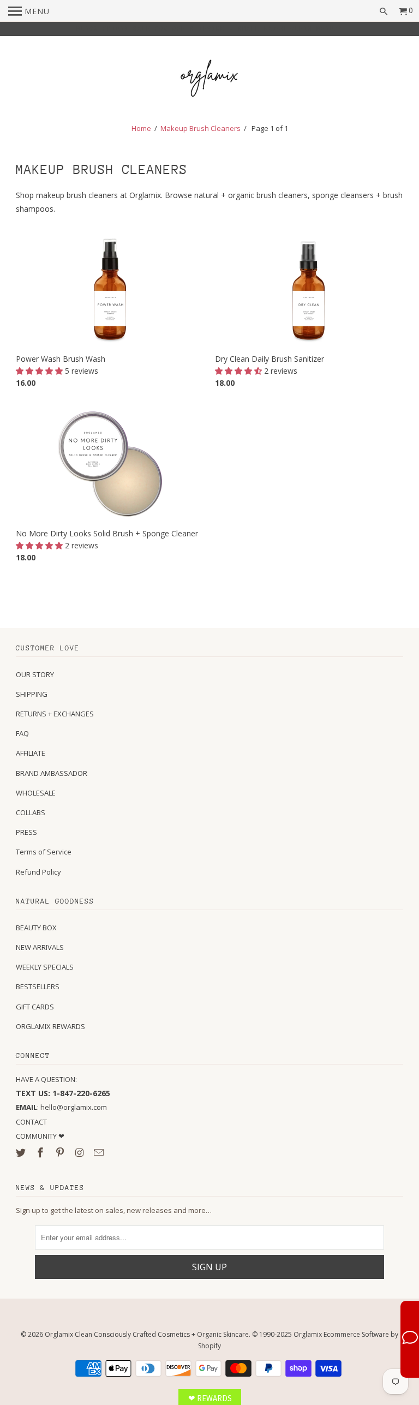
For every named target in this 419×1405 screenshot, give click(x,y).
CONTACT (31, 1122)
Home (141, 128)
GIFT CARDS (35, 1007)
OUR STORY (35, 674)
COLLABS (30, 812)
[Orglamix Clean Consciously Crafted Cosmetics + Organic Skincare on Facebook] (41, 1152)
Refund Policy (38, 872)
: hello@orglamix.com (61, 1107)
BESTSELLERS (37, 986)
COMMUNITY (37, 1136)
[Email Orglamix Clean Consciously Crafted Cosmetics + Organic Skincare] (100, 1152)
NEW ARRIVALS (40, 947)
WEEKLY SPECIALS (45, 967)
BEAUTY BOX (36, 927)
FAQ (22, 733)
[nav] (29, 11)
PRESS (26, 832)
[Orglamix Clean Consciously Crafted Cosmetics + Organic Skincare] (209, 80)
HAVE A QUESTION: (46, 1079)
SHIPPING (31, 694)
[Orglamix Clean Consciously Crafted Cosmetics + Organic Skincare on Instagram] (81, 1152)
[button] (40, 371)
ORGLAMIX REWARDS (50, 1026)
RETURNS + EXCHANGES (55, 714)
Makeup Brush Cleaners (200, 128)
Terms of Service (43, 852)
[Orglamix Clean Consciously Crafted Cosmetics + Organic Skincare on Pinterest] (61, 1152)
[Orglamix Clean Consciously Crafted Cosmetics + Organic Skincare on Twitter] (22, 1152)
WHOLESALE (36, 793)
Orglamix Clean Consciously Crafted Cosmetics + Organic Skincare (147, 1334)
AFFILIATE (30, 753)
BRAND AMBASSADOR (51, 773)
